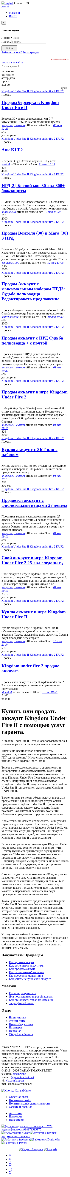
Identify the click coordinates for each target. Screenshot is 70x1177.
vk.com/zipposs (15, 1080)
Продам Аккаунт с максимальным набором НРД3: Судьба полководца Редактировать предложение (33, 291)
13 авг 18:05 (49, 692)
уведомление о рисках (15, 1136)
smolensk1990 (10, 262)
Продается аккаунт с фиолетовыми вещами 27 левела (34, 503)
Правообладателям (21, 1024)
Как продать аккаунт (22, 968)
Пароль (6, 41)
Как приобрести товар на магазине (31, 999)
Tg (10, 1169)
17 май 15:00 (52, 211)
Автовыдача (9, 66)
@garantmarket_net (22, 1077)
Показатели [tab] (16, 1119)
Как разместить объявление (26, 972)
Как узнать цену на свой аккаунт (30, 978)
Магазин (14, 12)
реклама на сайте (60, 58)
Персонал (15, 1030)
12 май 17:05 (55, 262)
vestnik (6, 164)
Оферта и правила (20, 1106)
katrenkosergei (10, 316)
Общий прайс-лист (21, 1034)
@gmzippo (19, 1073)
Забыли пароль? (11, 52)
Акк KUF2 (12, 149)
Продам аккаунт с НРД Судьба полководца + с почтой (32, 340)
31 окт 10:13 (47, 164)
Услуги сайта (17, 1020)
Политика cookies (20, 1100)
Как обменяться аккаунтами (26, 965)
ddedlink (7, 692)
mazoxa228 (9, 211)
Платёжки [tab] (15, 1116)
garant (5, 6)
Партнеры (15, 1027)
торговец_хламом (13, 125)
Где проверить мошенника (26, 975)
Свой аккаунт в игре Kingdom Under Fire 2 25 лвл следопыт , (32, 560)
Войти (13, 16)
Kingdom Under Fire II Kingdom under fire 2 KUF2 (32, 91)
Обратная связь (18, 1096)
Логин (6, 37)
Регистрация (31, 52)
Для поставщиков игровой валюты (31, 996)
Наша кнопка (17, 1017)
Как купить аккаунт (21, 962)
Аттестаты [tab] (15, 1113)
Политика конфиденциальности (29, 1103)
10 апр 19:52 (55, 316)
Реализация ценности (22, 993)
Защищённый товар (21, 1003)
